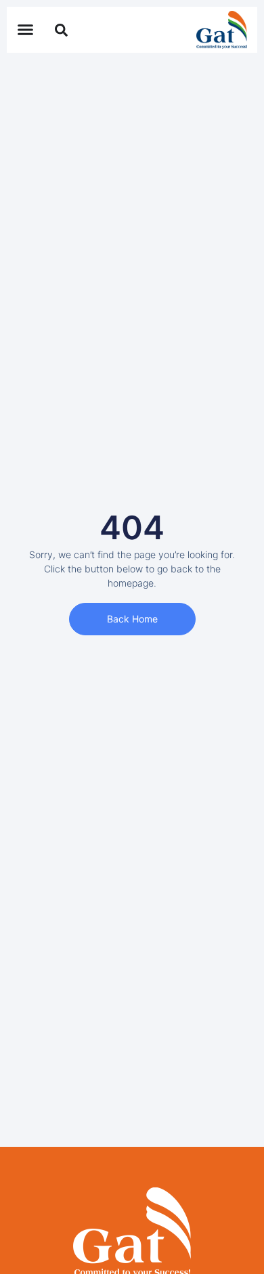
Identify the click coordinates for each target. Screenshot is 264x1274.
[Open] (61, 28)
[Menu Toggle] (25, 29)
